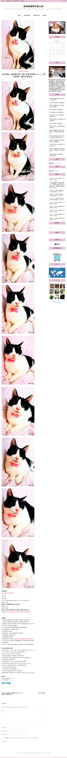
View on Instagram (57, 301)
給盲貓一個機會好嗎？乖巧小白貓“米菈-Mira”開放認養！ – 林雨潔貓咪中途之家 (57, 183)
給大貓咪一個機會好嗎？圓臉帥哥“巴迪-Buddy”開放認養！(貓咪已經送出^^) (12, 694)
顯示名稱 (4, 727)
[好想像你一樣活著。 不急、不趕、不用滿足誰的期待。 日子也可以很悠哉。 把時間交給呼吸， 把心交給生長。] (51, 296)
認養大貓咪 (45, 15)
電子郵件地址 (5, 730)
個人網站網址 (4, 734)
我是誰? (19, 15)
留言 (3, 710)
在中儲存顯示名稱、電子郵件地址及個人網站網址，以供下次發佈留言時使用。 (21, 737)
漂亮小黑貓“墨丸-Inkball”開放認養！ (56, 112)
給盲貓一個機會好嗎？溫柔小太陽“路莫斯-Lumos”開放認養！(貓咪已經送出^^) (56, 132)
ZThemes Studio (36, 753)
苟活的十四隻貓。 (42, 693)
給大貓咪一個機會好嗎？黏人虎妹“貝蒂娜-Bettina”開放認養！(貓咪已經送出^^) (56, 150)
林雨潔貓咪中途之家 (33, 6)
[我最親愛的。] (51, 291)
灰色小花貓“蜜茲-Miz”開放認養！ (56, 123)
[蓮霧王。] (51, 286)
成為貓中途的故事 (27, 15)
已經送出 (20, 71)
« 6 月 (50, 59)
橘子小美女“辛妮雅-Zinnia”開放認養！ (57, 102)
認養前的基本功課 (36, 15)
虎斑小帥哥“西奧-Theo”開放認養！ (56, 109)
